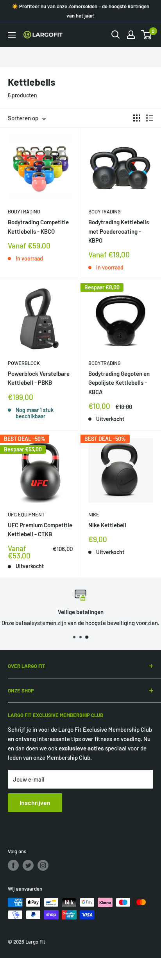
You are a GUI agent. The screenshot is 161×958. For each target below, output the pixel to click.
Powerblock (24, 363)
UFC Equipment (26, 514)
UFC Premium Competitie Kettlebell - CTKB (40, 529)
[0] (147, 34)
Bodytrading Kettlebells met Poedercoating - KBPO (118, 231)
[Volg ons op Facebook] (13, 865)
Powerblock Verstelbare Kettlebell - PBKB (39, 378)
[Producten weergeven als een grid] (136, 118)
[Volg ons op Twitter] (28, 865)
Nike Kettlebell (107, 524)
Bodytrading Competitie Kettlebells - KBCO (38, 226)
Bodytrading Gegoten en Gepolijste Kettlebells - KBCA (119, 382)
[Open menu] (12, 35)
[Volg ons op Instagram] (43, 865)
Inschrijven (35, 802)
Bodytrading (24, 211)
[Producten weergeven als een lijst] (149, 118)
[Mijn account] (131, 34)
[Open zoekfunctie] (115, 34)
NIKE (93, 514)
